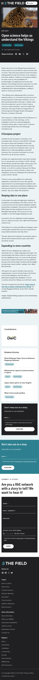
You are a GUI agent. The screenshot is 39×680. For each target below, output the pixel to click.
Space (7, 376)
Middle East (6, 662)
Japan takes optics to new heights (17, 383)
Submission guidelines (9, 622)
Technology (18, 45)
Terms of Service (29, 461)
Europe (17, 49)
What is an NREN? (8, 619)
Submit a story (7, 626)
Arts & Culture (6, 583)
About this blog (7, 616)
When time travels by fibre (14, 393)
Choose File (9, 533)
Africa (3, 641)
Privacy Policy (21, 422)
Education (5, 597)
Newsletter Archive (8, 629)
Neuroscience (6, 607)
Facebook (16, 54)
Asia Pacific (5, 645)
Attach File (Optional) (12, 530)
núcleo (12, 676)
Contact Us (5, 633)
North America (7, 665)
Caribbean (5, 648)
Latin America (6, 658)
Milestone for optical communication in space (19, 371)
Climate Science (7, 590)
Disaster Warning (7, 593)
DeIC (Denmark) (9, 49)
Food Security (6, 600)
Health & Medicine (8, 604)
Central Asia (6, 651)
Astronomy (5, 587)
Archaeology (7, 45)
